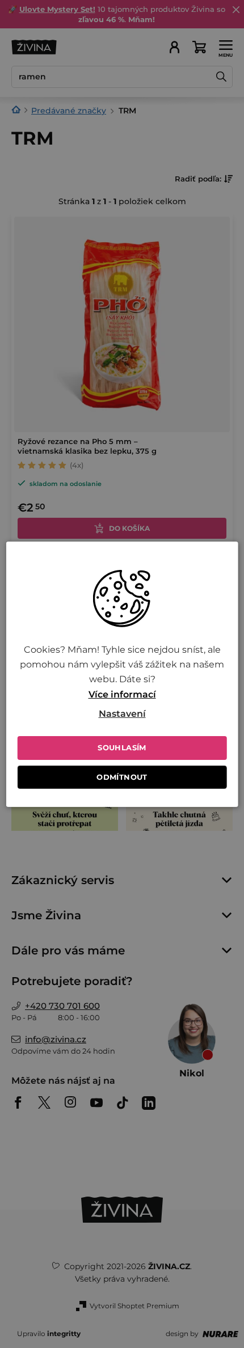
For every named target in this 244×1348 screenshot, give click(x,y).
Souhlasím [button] (122, 747)
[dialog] (122, 673)
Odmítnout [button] (122, 776)
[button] (122, 714)
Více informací (122, 694)
